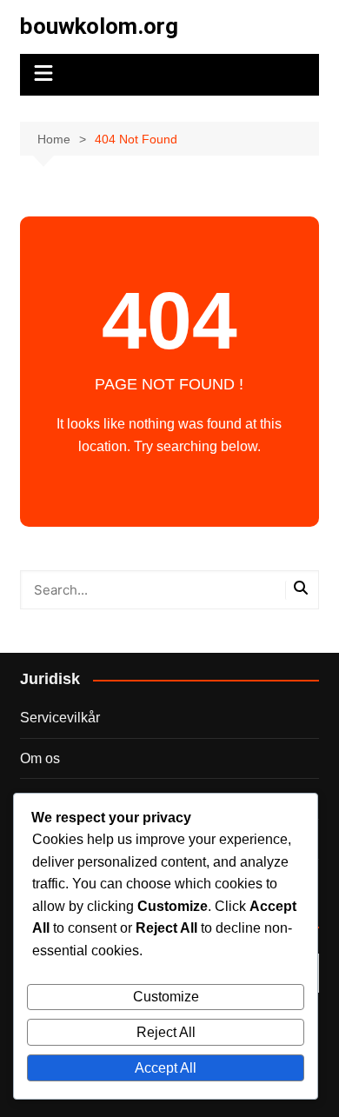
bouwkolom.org (99, 26)
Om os (40, 758)
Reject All (166, 1032)
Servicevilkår (60, 717)
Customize (166, 996)
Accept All (165, 1067)
